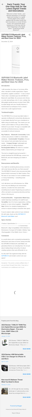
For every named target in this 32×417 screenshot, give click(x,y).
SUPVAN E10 (5, 256)
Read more (27, 349)
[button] (29, 35)
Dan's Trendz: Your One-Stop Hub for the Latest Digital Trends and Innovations (16, 7)
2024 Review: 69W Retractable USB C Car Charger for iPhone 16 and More (13, 356)
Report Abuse (16, 413)
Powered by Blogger (16, 406)
